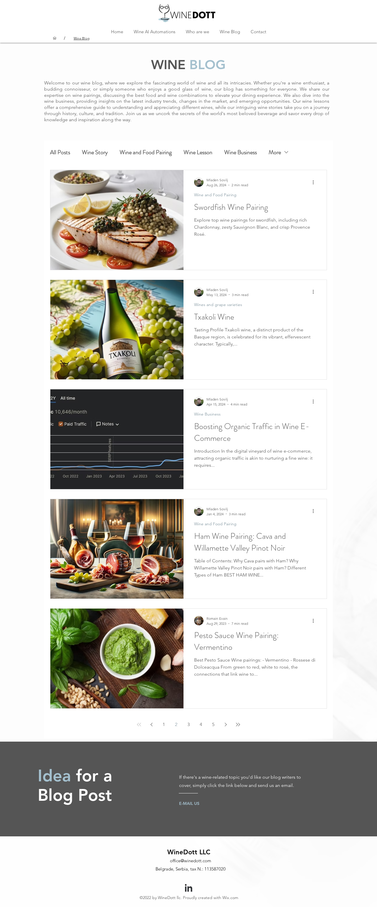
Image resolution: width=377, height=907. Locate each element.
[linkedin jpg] (188, 888)
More (275, 152)
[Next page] (225, 724)
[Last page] (238, 724)
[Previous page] (151, 724)
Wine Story (95, 152)
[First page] (139, 724)
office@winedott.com (190, 860)
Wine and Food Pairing (146, 152)
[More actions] (315, 182)
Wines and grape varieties (218, 304)
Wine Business (240, 152)
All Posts (60, 152)
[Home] (54, 38)
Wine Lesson (197, 152)
